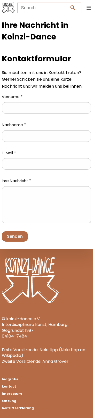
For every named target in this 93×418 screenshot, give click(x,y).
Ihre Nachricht (16, 180)
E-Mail (9, 152)
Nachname (14, 124)
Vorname (12, 96)
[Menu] (89, 7)
